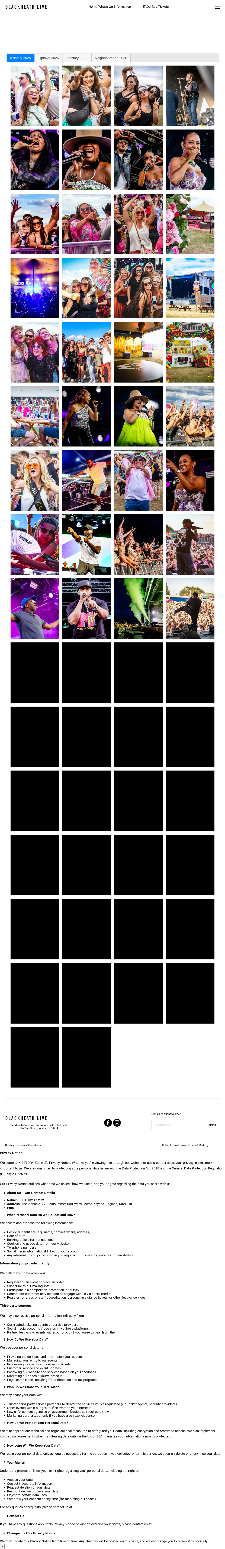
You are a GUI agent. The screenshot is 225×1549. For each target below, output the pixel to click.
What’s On (105, 7)
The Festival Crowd (176, 1145)
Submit (212, 1124)
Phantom (214, 1145)
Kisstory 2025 (20, 58)
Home (92, 7)
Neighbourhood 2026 (111, 58)
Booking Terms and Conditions (23, 1145)
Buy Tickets (160, 7)
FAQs (147, 7)
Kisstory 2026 (77, 58)
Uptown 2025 (49, 58)
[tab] (20, 58)
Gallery (137, 7)
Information (122, 7)
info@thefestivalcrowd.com (37, 1208)
